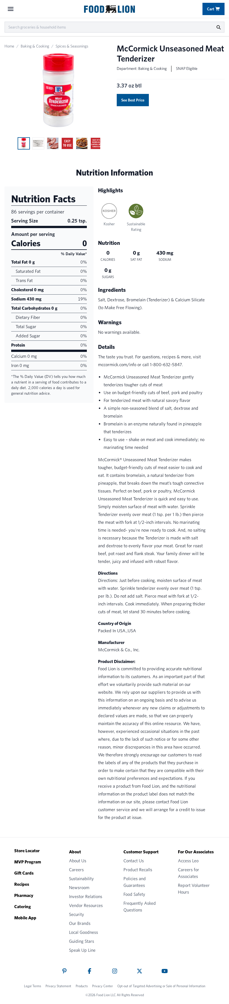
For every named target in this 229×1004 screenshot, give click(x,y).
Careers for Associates (188, 873)
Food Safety (134, 894)
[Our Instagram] (114, 971)
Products (82, 986)
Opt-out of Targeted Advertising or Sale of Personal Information (161, 986)
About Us (77, 860)
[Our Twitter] (139, 971)
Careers (76, 869)
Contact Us (133, 860)
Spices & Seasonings (72, 46)
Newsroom (79, 887)
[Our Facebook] (89, 971)
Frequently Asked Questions (139, 907)
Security (76, 914)
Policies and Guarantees (134, 882)
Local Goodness (83, 932)
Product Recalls (137, 869)
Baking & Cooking (35, 46)
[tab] (24, 143)
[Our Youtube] (164, 971)
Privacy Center (102, 986)
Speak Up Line (82, 950)
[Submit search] (218, 27)
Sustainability (81, 878)
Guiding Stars (81, 941)
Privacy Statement (58, 986)
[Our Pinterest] (64, 971)
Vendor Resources (86, 905)
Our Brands (79, 923)
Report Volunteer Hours (194, 889)
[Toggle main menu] (10, 9)
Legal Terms (32, 986)
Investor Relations (85, 896)
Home (9, 46)
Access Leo (188, 860)
